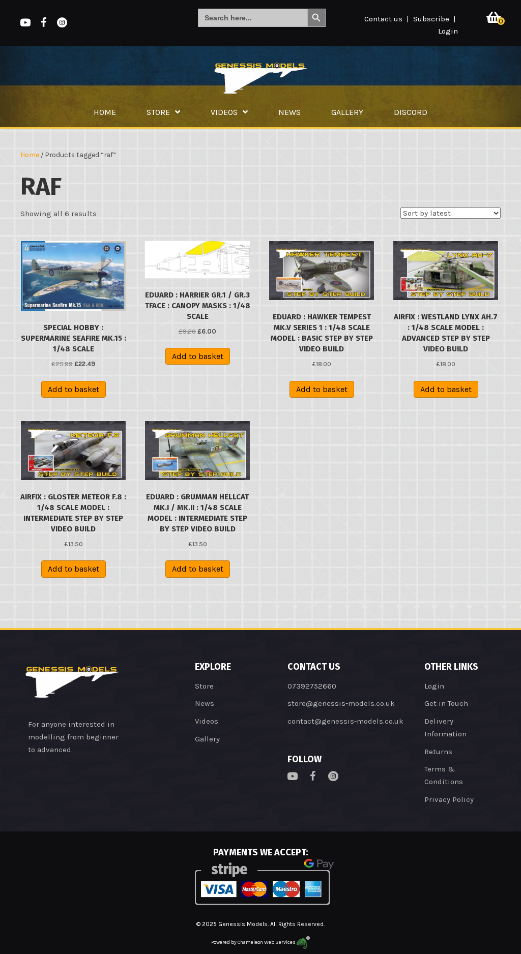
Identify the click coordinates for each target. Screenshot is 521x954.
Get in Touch (446, 703)
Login (448, 31)
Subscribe (431, 18)
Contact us (383, 18)
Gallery (207, 738)
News (204, 703)
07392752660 (311, 686)
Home (29, 155)
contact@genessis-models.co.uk (345, 721)
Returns (438, 751)
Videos (206, 721)
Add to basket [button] (73, 389)
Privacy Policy (449, 799)
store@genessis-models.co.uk (341, 703)
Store (204, 686)
